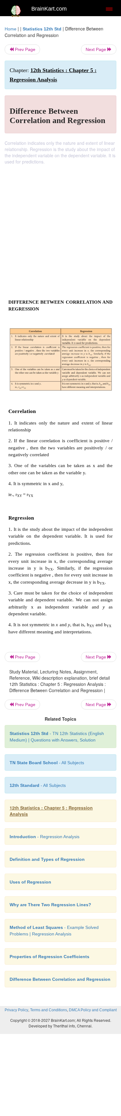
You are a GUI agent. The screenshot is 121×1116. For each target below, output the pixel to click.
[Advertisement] (60, 228)
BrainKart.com (49, 9)
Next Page (96, 49)
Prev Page (24, 49)
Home (10, 28)
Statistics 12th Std (42, 28)
